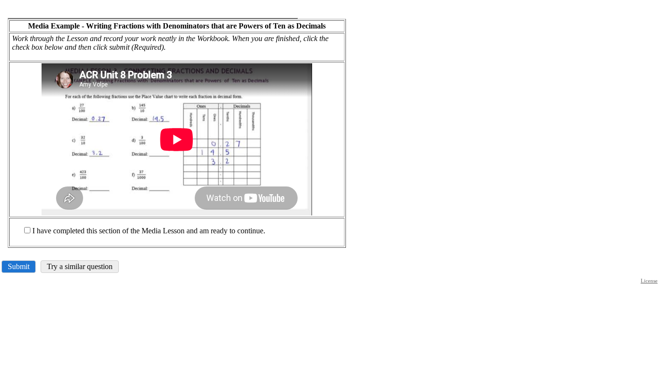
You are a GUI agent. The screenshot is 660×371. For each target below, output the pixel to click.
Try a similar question (80, 266)
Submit (18, 266)
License (649, 281)
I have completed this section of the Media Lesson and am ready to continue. (148, 231)
